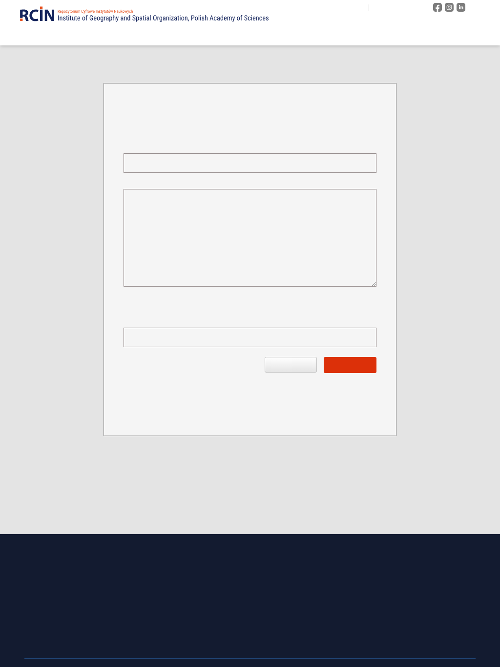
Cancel (290, 364)
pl (379, 7)
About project (297, 35)
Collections (359, 35)
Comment (138, 181)
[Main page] (251, 35)
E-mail (134, 145)
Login (483, 7)
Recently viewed (463, 35)
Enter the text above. (153, 320)
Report (350, 364)
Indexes (407, 35)
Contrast (412, 7)
